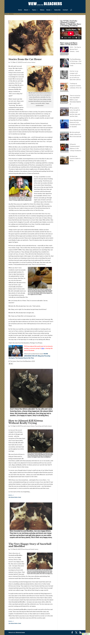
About (26, 10)
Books (48, 10)
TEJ (11, 62)
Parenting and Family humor (43, 426)
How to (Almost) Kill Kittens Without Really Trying (26, 421)
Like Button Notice (13, 497)
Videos (42, 10)
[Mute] (76, 38)
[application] (70, 33)
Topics (34, 10)
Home (20, 10)
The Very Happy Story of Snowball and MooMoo (30, 545)
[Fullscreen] (79, 38)
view (19, 497)
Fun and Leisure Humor (29, 62)
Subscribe (57, 10)
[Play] (62, 38)
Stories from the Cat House (25, 59)
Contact (65, 10)
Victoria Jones (20, 632)
